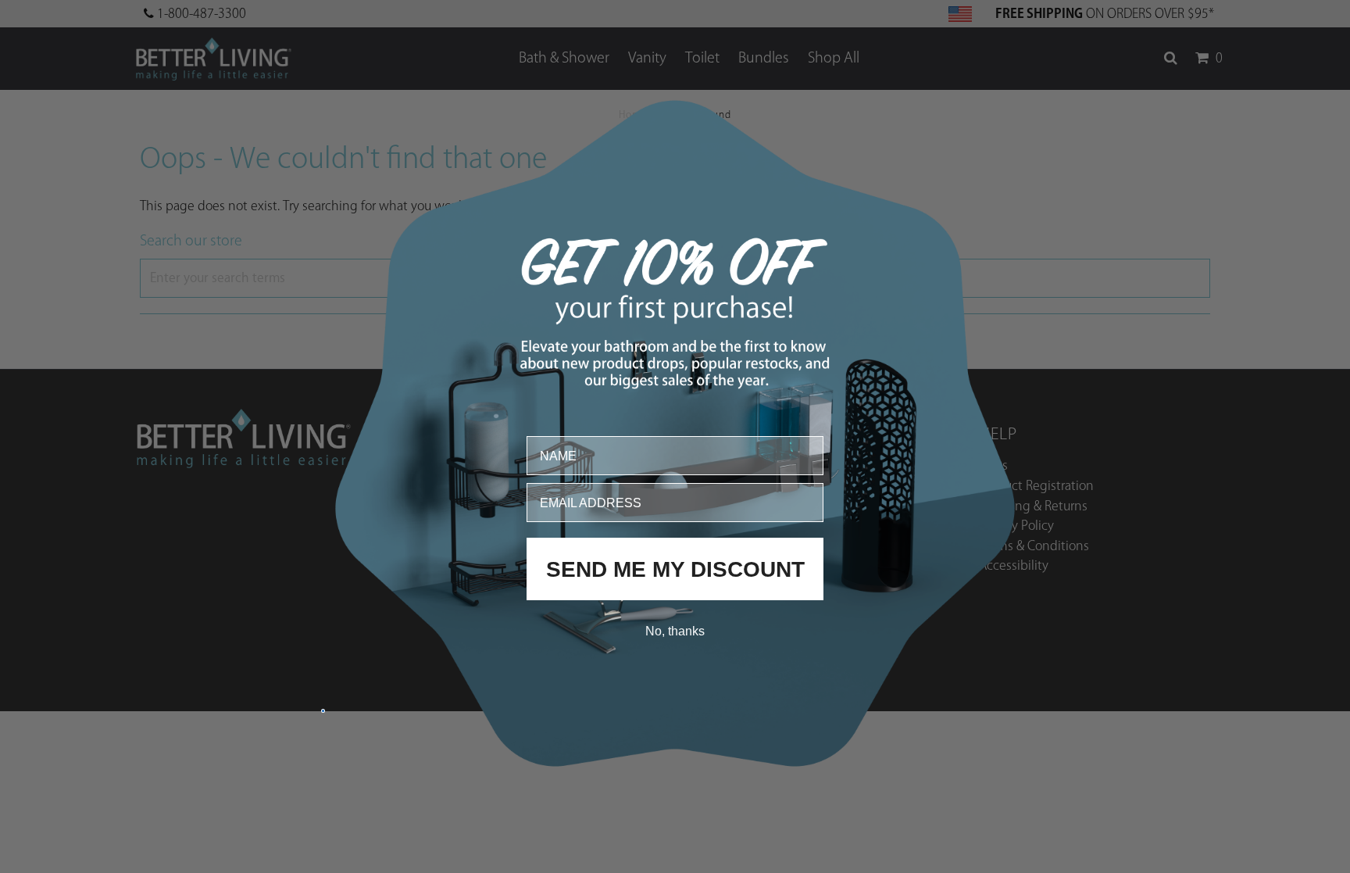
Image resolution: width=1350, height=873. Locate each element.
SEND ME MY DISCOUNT (675, 568)
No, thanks (675, 630)
